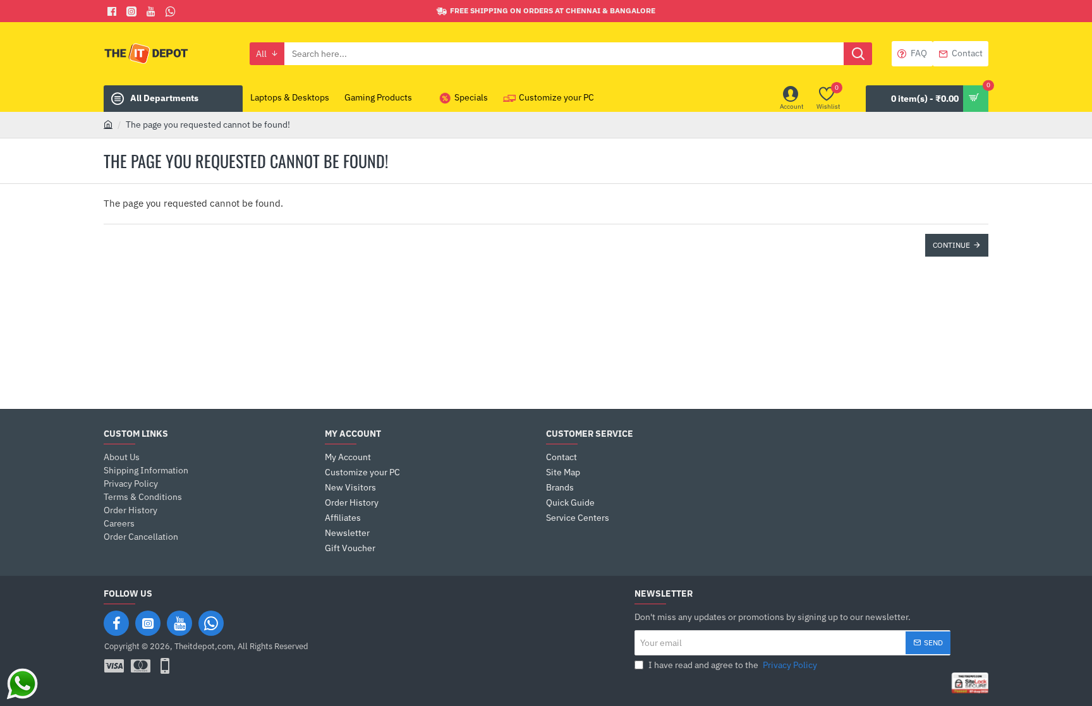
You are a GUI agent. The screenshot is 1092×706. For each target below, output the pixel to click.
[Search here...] (858, 53)
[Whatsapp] (172, 11)
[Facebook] (113, 11)
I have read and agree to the (731, 665)
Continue (951, 245)
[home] (108, 123)
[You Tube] (152, 11)
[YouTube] (179, 623)
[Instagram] (148, 623)
